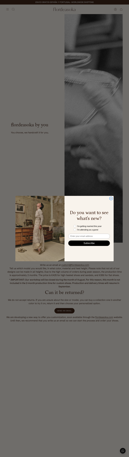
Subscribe (89, 243)
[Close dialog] (111, 198)
